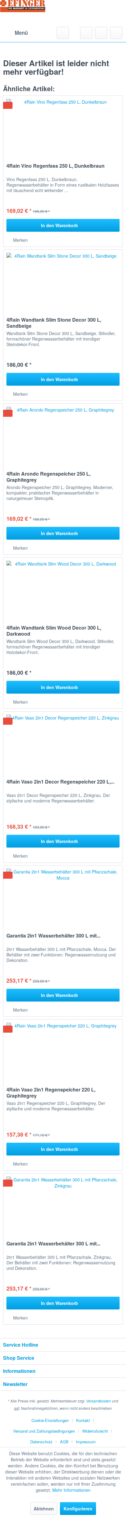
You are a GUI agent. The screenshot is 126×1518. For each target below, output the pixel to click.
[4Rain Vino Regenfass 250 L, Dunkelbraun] (63, 126)
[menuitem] (15, 33)
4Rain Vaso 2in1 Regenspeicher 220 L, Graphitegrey (50, 1093)
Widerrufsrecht (95, 1431)
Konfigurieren (78, 1508)
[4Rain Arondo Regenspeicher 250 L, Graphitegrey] (63, 434)
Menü (21, 32)
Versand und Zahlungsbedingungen (44, 1431)
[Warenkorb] (116, 33)
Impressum (86, 1442)
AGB (64, 1442)
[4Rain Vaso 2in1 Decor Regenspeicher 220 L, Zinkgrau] (63, 742)
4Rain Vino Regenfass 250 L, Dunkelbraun (55, 166)
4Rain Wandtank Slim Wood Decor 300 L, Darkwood (53, 631)
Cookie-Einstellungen (50, 1420)
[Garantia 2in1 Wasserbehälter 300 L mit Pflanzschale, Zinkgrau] (63, 1204)
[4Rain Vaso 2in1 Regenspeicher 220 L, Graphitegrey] (63, 1050)
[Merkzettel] (86, 33)
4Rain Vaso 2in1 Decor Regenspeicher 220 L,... (60, 782)
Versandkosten (98, 1400)
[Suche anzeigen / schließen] (63, 33)
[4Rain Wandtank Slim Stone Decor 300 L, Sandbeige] (63, 280)
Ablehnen (44, 1508)
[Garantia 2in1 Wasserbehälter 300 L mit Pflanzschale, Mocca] (63, 896)
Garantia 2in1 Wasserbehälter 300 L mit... (53, 936)
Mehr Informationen (71, 1490)
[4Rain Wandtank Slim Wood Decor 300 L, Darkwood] (63, 588)
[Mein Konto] (101, 33)
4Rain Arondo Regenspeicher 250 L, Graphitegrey (48, 477)
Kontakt (83, 1420)
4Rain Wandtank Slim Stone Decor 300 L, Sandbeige (53, 323)
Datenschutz (41, 1442)
